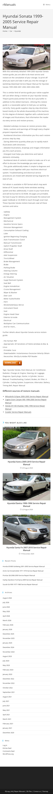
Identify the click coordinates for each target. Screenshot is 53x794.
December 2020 (8, 732)
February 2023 (8, 670)
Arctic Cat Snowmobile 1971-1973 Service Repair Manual (23, 571)
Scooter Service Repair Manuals (18, 412)
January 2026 (7, 629)
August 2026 (7, 598)
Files (30, 791)
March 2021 (7, 719)
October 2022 (8, 688)
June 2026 (6, 607)
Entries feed (7, 748)
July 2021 (6, 701)
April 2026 (6, 616)
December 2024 (8, 647)
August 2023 (7, 656)
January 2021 (7, 728)
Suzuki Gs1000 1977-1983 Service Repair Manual (20, 584)
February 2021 (8, 723)
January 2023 (7, 674)
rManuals (9, 4)
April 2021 (6, 714)
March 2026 (7, 620)
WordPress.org (8, 754)
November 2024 (8, 652)
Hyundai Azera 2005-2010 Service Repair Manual (26, 463)
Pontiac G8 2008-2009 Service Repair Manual (19, 575)
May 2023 (6, 665)
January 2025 (7, 643)
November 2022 (8, 683)
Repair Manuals (19, 791)
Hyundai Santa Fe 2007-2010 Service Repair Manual (26, 549)
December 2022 (8, 679)
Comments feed (8, 751)
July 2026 (6, 602)
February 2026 (8, 625)
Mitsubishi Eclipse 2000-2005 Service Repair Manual (26, 396)
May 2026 (6, 611)
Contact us (37, 791)
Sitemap (45, 791)
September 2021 (9, 692)
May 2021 (6, 710)
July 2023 (6, 661)
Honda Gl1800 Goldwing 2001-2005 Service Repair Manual (24, 566)
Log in (5, 745)
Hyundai (17, 31)
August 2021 (7, 697)
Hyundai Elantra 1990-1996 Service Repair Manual (26, 504)
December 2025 (8, 634)
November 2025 (8, 638)
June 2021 (6, 705)
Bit (27, 791)
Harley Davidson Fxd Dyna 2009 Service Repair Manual (22, 580)
